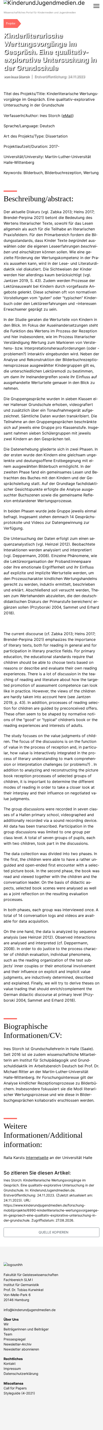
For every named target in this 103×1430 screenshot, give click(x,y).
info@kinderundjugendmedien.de (30, 1310)
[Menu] (96, 6)
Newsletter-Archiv (18, 1344)
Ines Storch (20, 76)
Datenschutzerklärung (21, 1374)
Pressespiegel (14, 1339)
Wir (6, 1324)
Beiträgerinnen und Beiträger (26, 1329)
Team (8, 1334)
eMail (67, 115)
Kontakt (10, 1363)
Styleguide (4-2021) (19, 1393)
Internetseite (37, 1157)
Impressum (12, 1368)
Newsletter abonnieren (21, 1349)
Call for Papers (15, 1388)
